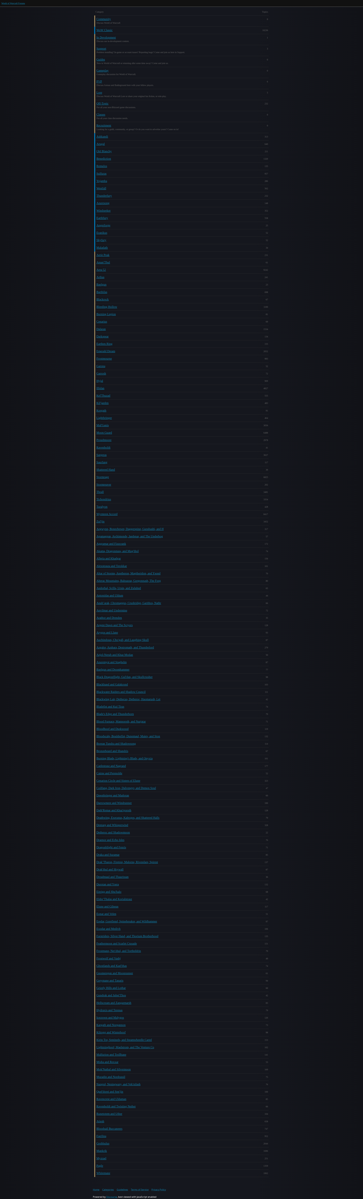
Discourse (111, 1196)
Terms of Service (140, 1189)
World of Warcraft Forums (13, 3)
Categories (108, 1189)
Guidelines (122, 1189)
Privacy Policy (158, 1189)
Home (96, 1189)
